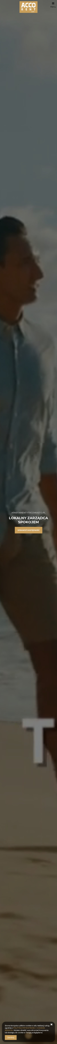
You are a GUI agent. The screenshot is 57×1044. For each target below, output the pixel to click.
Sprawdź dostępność (29, 530)
